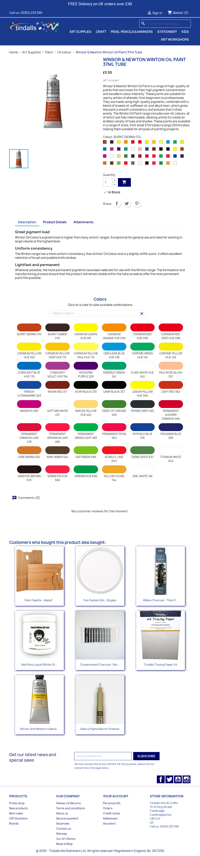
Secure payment (67, 818)
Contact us (63, 828)
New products (18, 808)
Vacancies (63, 823)
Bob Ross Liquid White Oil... (39, 664)
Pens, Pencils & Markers (132, 32)
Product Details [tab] (55, 222)
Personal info (112, 803)
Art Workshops (175, 39)
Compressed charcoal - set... (100, 664)
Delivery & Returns (68, 803)
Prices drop (17, 803)
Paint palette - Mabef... (39, 600)
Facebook (161, 779)
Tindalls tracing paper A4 (160, 664)
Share (117, 203)
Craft (101, 32)
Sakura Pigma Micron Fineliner (100, 729)
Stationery (167, 32)
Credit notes (111, 813)
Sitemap (61, 833)
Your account (115, 796)
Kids (185, 32)
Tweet (127, 203)
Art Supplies (80, 32)
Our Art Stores (66, 839)
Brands (14, 823)
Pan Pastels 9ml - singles (99, 600)
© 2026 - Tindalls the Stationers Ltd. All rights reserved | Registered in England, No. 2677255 (100, 851)
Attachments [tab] (83, 222)
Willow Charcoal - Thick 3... (160, 600)
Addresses (110, 818)
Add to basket (124, 182)
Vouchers (109, 823)
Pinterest (137, 203)
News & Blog (64, 844)
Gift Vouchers (18, 818)
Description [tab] (27, 222)
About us (62, 813)
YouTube (178, 779)
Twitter (169, 779)
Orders (107, 808)
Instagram (186, 779)
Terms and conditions (70, 808)
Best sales (16, 813)
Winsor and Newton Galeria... (39, 729)
